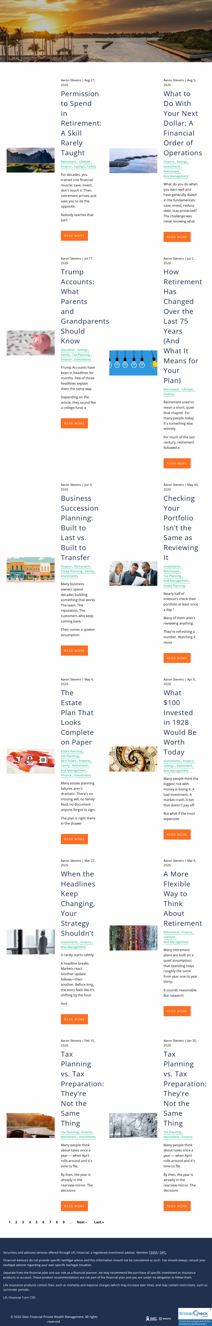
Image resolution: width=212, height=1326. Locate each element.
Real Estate (68, 761)
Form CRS (29, 1297)
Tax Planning (81, 355)
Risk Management (176, 176)
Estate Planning (71, 571)
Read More (74, 236)
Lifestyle (84, 162)
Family (91, 166)
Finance (66, 166)
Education (68, 350)
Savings (79, 166)
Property (84, 761)
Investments (172, 166)
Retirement (68, 162)
